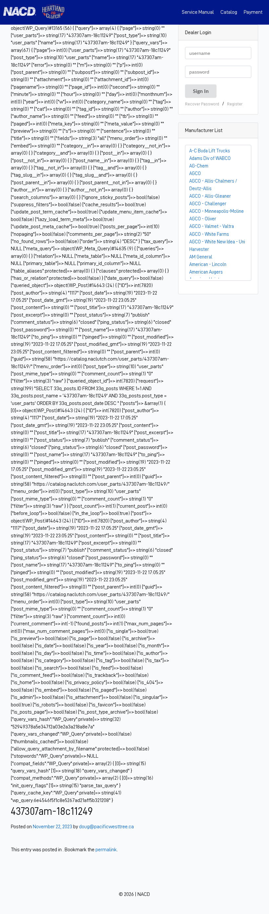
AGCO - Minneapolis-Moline (216, 211)
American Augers (206, 272)
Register (234, 104)
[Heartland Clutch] (53, 12)
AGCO (195, 173)
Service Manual (198, 12)
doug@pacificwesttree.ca (106, 826)
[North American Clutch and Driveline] (22, 12)
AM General (200, 257)
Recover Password (202, 104)
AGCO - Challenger (207, 203)
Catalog (228, 12)
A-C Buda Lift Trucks (209, 150)
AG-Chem (198, 166)
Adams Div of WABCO (210, 158)
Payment (253, 12)
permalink (106, 849)
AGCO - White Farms (209, 234)
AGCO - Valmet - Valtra (211, 226)
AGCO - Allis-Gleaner (210, 196)
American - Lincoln (207, 264)
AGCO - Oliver (202, 218)
